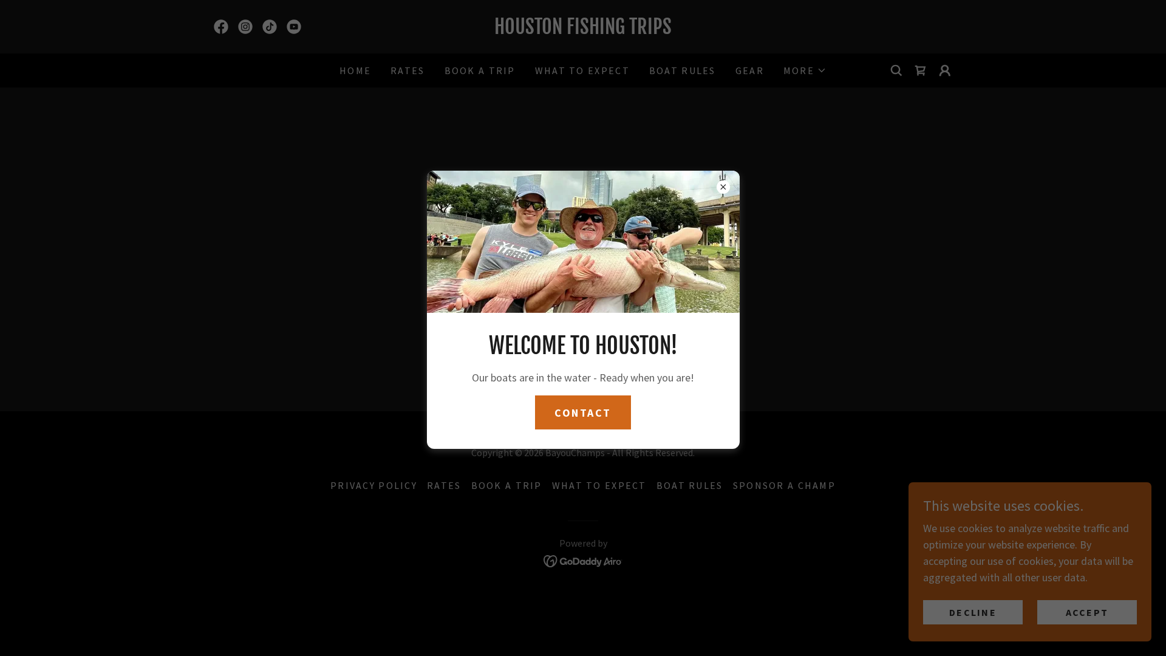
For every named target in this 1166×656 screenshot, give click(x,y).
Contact (583, 413)
